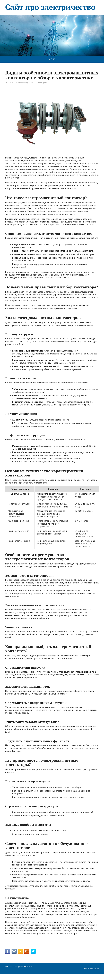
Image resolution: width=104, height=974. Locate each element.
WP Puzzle (94, 968)
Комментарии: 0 (42, 82)
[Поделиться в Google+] (26, 951)
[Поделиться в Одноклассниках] (20, 951)
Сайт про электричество (50, 7)
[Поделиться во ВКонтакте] (14, 951)
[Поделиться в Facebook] (7, 951)
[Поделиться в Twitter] (33, 951)
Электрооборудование (24, 82)
